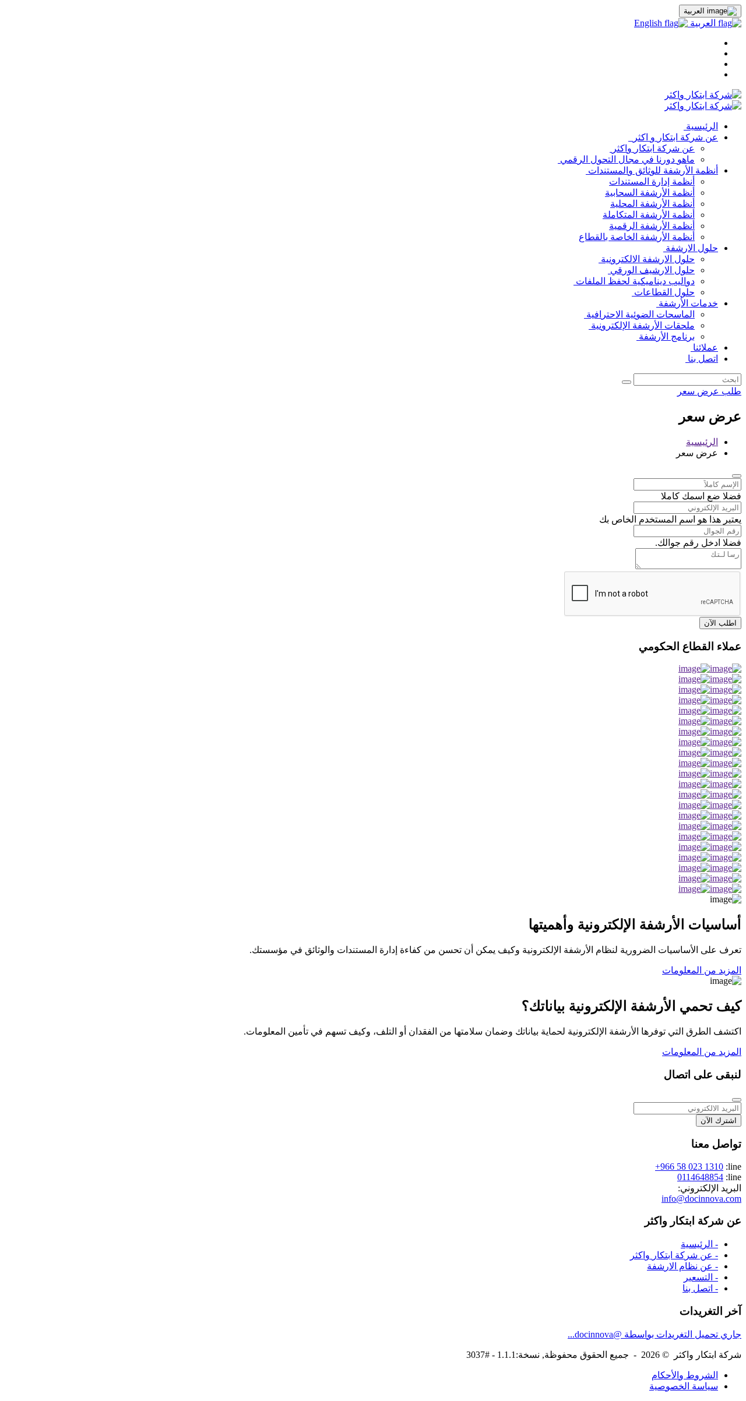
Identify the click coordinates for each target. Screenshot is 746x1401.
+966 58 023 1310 (689, 1166)
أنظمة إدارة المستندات (652, 181)
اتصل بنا (701, 359)
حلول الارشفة (690, 248)
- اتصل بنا (700, 1288)
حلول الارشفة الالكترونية (647, 259)
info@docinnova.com (701, 1199)
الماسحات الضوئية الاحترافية (639, 314)
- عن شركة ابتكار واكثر (674, 1255)
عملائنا (704, 347)
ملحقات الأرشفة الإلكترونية (642, 325)
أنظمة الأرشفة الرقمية (652, 226)
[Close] (736, 476)
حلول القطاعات (663, 292)
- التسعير (701, 1277)
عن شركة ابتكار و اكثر (673, 137)
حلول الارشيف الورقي (651, 270)
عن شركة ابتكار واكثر (652, 148)
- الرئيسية (699, 1244)
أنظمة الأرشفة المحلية (652, 204)
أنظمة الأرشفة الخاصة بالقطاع (637, 237)
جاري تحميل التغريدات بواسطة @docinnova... (654, 1334)
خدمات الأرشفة (687, 303)
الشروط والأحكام (685, 1375)
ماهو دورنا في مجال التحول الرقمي (626, 159)
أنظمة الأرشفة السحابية (650, 192)
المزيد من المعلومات (701, 970)
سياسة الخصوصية (683, 1386)
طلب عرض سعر (709, 391)
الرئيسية (701, 126)
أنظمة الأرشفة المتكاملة (649, 215)
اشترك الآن (719, 1120)
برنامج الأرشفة (665, 336)
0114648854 (700, 1177)
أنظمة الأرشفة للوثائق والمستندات (652, 170)
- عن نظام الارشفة (682, 1266)
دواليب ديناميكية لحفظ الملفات (634, 281)
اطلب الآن (720, 623)
